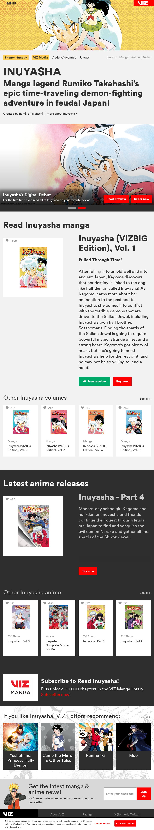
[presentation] (20, 422)
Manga (124, 57)
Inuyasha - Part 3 (19, 641)
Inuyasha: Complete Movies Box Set (57, 645)
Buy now (122, 381)
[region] (77, 823)
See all (145, 398)
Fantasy (84, 57)
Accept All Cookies (125, 823)
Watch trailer (116, 199)
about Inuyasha (61, 113)
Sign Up (143, 794)
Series (146, 57)
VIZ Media (40, 57)
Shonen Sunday (16, 57)
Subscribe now (55, 694)
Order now (141, 199)
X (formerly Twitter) (127, 814)
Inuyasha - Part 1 (93, 641)
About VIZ (57, 814)
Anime (135, 57)
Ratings (87, 814)
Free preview (97, 381)
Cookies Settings (103, 823)
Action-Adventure (64, 57)
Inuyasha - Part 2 (132, 641)
